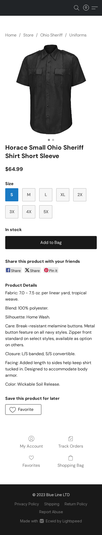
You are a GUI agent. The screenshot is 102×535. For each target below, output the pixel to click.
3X (11, 211)
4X (28, 211)
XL (62, 194)
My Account (31, 446)
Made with (51, 521)
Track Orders (70, 446)
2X (79, 194)
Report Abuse (51, 512)
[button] (76, 8)
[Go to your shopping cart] (87, 8)
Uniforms (78, 35)
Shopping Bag (71, 465)
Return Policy (76, 504)
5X (45, 211)
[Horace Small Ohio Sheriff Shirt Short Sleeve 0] (51, 89)
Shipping (51, 504)
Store (28, 35)
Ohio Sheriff (51, 35)
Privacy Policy (27, 504)
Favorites (31, 465)
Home (10, 35)
